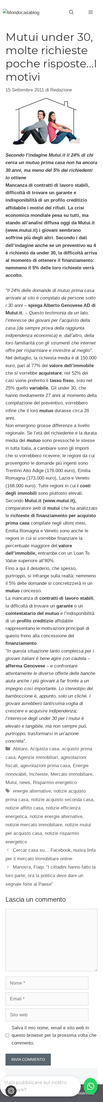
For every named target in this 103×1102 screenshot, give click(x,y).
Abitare (20, 748)
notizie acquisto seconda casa (62, 799)
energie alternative (32, 791)
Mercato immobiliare (71, 774)
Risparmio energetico (55, 782)
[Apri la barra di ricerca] (71, 12)
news (25, 782)
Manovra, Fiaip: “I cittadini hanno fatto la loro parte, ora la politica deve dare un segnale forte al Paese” (50, 875)
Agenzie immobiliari (38, 757)
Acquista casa (44, 748)
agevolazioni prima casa (45, 765)
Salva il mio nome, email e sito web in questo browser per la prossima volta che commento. (54, 1035)
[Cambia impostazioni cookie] (10, 1090)
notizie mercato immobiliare (33, 824)
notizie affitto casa (24, 808)
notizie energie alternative (56, 816)
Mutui (11, 782)
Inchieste (38, 774)
